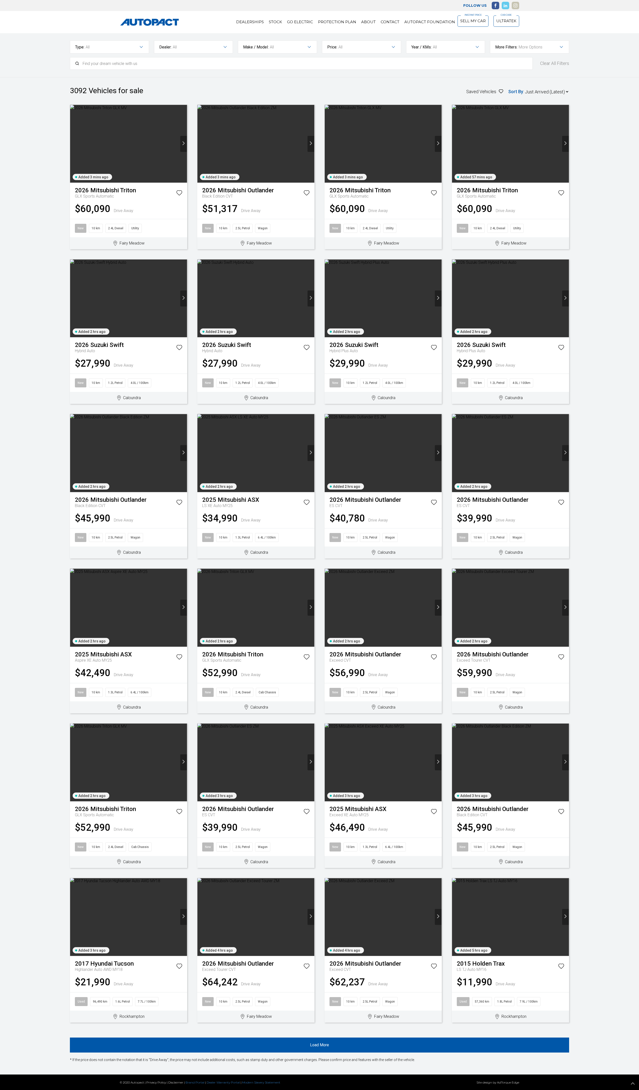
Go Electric (300, 21)
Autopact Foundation (429, 21)
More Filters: (506, 47)
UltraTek (506, 20)
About (368, 21)
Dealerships (250, 21)
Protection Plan (337, 21)
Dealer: (165, 47)
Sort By (515, 91)
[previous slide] (73, 144)
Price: (332, 47)
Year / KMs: (421, 47)
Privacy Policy (156, 1082)
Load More (319, 1045)
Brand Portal (194, 1082)
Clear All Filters (554, 63)
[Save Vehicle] (179, 193)
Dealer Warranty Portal (223, 1082)
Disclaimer (175, 1082)
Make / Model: (256, 47)
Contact (390, 21)
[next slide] (183, 144)
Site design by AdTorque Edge (498, 1082)
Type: (79, 47)
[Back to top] (633, 1084)
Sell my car (473, 20)
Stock (275, 21)
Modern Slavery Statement (261, 1082)
